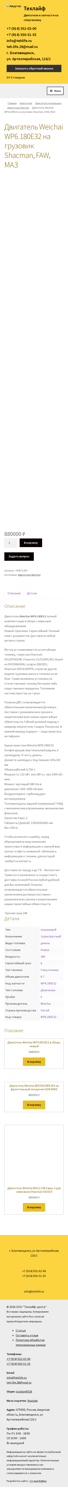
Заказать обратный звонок (34, 68)
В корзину (31, 542)
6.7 (42, 976)
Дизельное (48, 990)
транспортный (51, 936)
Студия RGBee (38, 1481)
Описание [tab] (14, 593)
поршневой (48, 929)
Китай (45, 1010)
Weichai (46, 1003)
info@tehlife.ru (19, 40)
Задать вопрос (18, 556)
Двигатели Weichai (18, 107)
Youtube (32, 1400)
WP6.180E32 (48, 983)
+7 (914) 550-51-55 (21, 34)
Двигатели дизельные (48, 103)
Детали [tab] (32, 593)
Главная (12, 103)
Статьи (21, 1330)
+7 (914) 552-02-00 (21, 28)
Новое (45, 950)
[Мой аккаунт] (60, 77)
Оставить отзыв (27, 1335)
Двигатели (25, 103)
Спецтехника (49, 970)
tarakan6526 (24, 1391)
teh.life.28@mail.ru (22, 46)
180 (43, 956)
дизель (45, 943)
